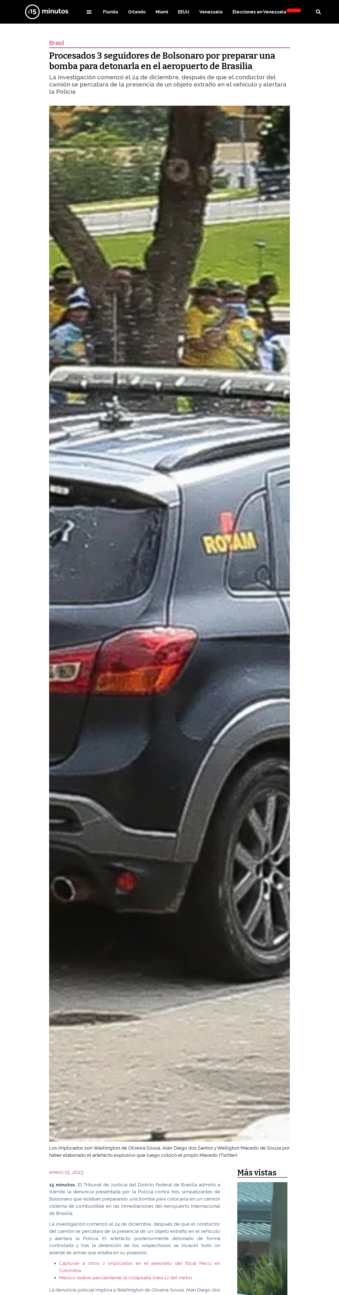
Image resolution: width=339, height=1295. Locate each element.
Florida (110, 11)
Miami (162, 11)
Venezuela (211, 11)
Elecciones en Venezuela (266, 11)
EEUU (183, 11)
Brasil (56, 42)
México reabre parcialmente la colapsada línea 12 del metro (125, 1277)
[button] (89, 12)
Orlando (137, 11)
